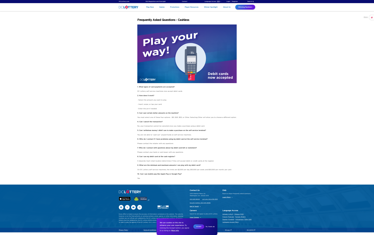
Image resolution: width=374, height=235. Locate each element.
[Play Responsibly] (163, 207)
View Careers (194, 217)
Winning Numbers (245, 7)
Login (228, 1)
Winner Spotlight (211, 7)
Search (249, 1)
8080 (209, 203)
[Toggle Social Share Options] (371, 17)
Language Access (210, 1)
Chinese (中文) (239, 214)
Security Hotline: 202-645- (198, 203)
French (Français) (228, 217)
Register (235, 1)
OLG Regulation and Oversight (156, 1)
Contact (184, 1)
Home (120, 21)
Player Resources (191, 7)
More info (175, 230)
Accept (198, 226)
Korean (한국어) (240, 217)
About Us (227, 7)
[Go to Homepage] (128, 7)
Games (162, 7)
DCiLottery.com (124, 1)
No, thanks (209, 226)
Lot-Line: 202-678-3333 (210, 199)
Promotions (174, 7)
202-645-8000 (195, 199)
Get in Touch (194, 206)
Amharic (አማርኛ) (227, 214)
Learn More (226, 197)
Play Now (150, 7)
